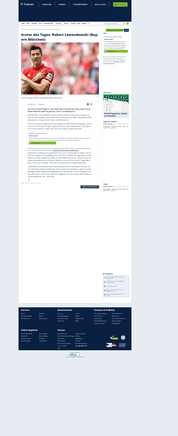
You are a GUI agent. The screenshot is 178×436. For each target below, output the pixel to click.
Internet (62, 4)
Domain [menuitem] (84, 23)
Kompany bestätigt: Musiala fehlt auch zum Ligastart (115, 294)
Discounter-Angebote (100, 313)
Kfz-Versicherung (99, 323)
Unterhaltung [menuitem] (48, 23)
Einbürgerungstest (63, 316)
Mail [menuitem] (78, 23)
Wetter (41, 316)
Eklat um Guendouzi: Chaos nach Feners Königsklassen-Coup (115, 290)
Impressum (61, 338)
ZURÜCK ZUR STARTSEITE (89, 187)
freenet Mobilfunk (26, 333)
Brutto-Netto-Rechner (118, 318)
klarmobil (42, 338)
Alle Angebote (121, 4)
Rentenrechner (116, 321)
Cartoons (60, 313)
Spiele (77, 313)
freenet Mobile (43, 336)
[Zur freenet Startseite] (27, 4)
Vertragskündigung (81, 343)
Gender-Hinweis (80, 333)
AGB (59, 348)
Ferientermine (25, 318)
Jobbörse (41, 313)
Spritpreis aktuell (26, 316)
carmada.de (42, 341)
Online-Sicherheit (117, 313)
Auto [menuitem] (40, 23)
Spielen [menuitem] (73, 23)
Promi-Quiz (61, 321)
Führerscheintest (63, 318)
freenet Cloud (98, 316)
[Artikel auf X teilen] (91, 104)
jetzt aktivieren (35, 143)
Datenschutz (61, 341)
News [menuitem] (23, 23)
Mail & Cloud (100, 4)
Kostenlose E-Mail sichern (115, 30)
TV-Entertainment (80, 4)
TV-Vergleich (116, 323)
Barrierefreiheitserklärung (66, 336)
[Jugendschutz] (75, 354)
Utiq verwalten (62, 346)
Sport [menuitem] (28, 23)
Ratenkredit (115, 316)
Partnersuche (43, 318)
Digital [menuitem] (66, 23)
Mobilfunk (46, 4)
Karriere (78, 341)
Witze (77, 321)
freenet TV (24, 336)
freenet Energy (25, 341)
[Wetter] (95, 23)
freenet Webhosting (100, 321)
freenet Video (43, 333)
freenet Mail (98, 318)
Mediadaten (79, 338)
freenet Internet (26, 338)
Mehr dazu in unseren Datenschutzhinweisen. (66, 150)
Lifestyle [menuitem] (58, 23)
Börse (23, 313)
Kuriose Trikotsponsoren (111, 286)
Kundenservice (62, 333)
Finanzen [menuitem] (34, 23)
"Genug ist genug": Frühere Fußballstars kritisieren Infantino (115, 282)
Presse (78, 336)
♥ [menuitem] (89, 23)
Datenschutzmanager (64, 343)
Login (126, 30)
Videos (78, 316)
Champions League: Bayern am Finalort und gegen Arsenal (115, 277)
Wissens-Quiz (80, 318)
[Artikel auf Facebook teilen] (88, 104)
